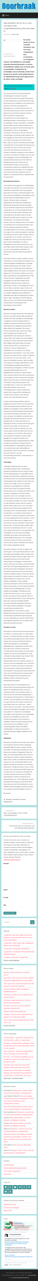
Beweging (9, 799)
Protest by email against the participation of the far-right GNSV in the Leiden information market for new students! (19, 1045)
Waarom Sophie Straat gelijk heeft (15, 1011)
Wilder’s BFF (8, 1211)
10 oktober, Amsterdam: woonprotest (16, 957)
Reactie (7, 863)
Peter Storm (7, 1106)
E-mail (6, 897)
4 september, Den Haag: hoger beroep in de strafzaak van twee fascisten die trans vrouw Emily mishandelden (18, 937)
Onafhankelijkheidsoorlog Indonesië (15, 1168)
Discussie (23, 799)
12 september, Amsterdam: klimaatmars (16, 949)
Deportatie (16, 799)
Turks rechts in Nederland (12, 1171)
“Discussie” (12, 88)
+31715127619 (31, 1275)
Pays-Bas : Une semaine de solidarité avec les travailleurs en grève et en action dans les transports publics (18, 1059)
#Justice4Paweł (9, 1165)
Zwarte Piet (7, 1174)
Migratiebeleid (8, 802)
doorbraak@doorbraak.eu (12, 859)
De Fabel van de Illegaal (11, 1207)
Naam (6, 890)
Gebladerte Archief (10, 1204)
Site (5, 905)
